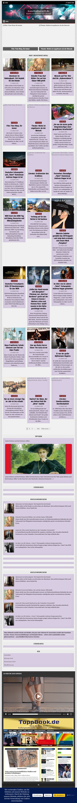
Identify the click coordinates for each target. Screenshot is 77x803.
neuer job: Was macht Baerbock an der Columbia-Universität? (35, 530)
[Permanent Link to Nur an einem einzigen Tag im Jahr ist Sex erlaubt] (14, 385)
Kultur (15, 123)
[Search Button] (38, 785)
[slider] (37, 714)
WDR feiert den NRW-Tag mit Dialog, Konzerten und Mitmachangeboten (14, 218)
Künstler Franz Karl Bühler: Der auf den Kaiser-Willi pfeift (38, 78)
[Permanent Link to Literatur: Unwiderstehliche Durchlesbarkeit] (62, 385)
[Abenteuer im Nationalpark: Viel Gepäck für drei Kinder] (9, 513)
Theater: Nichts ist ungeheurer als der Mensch (20, 49)
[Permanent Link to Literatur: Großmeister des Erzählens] (38, 160)
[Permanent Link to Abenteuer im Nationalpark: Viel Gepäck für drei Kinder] (14, 64)
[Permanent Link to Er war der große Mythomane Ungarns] (62, 338)
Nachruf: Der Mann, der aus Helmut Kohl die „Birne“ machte (38, 401)
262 (38, 428)
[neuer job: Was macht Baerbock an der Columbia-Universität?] (9, 539)
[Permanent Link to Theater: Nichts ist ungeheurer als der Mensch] (38, 112)
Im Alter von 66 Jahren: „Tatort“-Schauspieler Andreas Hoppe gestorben (63, 286)
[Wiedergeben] (6, 714)
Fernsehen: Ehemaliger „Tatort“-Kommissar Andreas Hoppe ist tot (63, 175)
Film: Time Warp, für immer (14, 127)
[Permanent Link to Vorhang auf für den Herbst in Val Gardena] (38, 205)
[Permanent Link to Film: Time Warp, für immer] (14, 112)
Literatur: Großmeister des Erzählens (38, 174)
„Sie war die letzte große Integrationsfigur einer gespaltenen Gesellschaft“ (63, 126)
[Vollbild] (71, 714)
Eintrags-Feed (8, 658)
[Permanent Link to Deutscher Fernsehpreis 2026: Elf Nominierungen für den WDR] (14, 272)
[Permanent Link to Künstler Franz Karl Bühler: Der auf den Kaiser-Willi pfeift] (38, 64)
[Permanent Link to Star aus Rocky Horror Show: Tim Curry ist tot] (38, 334)
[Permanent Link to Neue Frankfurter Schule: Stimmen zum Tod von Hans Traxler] (14, 334)
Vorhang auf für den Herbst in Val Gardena (38, 217)
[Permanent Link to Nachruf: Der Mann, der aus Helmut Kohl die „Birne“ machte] (38, 385)
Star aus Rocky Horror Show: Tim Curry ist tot (38, 346)
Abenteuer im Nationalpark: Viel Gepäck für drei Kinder (14, 78)
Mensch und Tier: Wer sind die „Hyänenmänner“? (63, 77)
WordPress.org (9, 665)
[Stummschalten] (68, 714)
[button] (38, 696)
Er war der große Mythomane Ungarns (63, 354)
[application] (38, 696)
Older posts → (45, 428)
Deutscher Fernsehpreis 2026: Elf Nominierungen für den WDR (14, 286)
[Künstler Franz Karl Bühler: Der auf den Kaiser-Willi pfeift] (9, 526)
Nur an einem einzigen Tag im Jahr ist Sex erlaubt (14, 400)
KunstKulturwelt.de (38, 10)
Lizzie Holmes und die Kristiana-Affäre (17, 441)
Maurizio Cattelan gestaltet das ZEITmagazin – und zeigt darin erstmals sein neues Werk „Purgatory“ (63, 238)
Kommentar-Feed (9, 661)
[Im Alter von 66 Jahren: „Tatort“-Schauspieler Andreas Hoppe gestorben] (9, 552)
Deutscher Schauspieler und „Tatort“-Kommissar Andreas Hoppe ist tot (14, 174)
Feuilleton (15, 73)
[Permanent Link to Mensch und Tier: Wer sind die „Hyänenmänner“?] (62, 64)
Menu (6, 3)
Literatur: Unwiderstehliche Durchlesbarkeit (62, 401)
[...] (53, 479)
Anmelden (7, 655)
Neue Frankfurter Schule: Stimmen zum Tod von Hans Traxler (14, 347)
